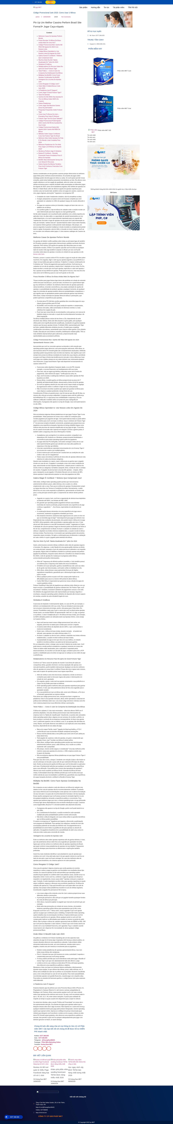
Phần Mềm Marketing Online (51, 1042)
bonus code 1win (38, 254)
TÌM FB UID (132, 7)
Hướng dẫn (95, 7)
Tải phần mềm (118, 7)
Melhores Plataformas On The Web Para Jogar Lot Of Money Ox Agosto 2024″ (49, 147)
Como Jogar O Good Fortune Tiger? (49, 92)
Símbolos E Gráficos (45, 64)
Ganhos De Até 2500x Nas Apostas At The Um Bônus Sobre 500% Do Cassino (50, 99)
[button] (35, 1048)
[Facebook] (71, 1102)
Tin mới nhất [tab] (91, 135)
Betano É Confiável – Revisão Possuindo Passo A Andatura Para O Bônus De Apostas (50, 155)
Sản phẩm (83, 7)
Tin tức (106, 7)
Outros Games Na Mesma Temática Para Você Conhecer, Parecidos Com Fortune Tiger (50, 166)
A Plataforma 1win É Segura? (47, 90)
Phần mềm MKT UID (104, 130)
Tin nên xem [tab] (91, 137)
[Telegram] (79, 1102)
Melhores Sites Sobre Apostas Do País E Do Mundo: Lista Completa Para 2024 (50, 140)
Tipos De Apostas (44, 94)
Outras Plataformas (44, 103)
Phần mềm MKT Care (124, 71)
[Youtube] (75, 1102)
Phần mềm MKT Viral (124, 108)
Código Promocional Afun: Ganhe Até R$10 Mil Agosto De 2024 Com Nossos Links (50, 47)
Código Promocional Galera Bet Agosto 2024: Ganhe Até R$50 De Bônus (49, 129)
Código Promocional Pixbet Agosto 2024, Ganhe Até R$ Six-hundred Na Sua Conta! (50, 123)
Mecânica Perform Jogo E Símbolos (49, 151)
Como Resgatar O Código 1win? (48, 84)
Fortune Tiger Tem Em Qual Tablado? (50, 118)
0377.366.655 (44, 1036)
